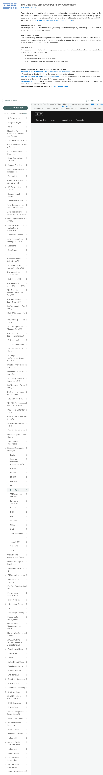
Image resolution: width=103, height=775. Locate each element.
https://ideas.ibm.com (64, 20)
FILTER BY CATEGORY (15, 114)
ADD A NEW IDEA (16, 108)
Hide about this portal (29, 7)
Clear (25, 114)
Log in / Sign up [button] (91, 100)
